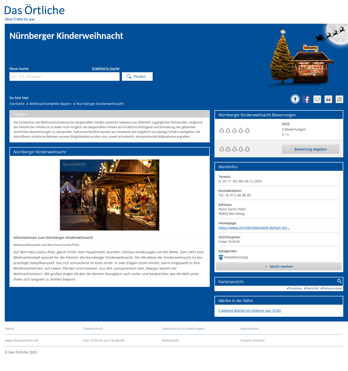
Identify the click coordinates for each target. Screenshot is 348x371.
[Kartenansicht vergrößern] (339, 281)
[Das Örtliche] (37, 7)
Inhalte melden (253, 340)
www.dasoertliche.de (21, 340)
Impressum (250, 328)
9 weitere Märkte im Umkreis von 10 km (250, 310)
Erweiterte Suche (106, 68)
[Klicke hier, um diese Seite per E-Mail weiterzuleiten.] (317, 99)
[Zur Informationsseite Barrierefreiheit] (295, 99)
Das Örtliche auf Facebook (104, 340)
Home (9, 328)
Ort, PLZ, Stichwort (30, 69)
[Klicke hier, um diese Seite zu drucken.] (328, 99)
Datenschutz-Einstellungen (183, 328)
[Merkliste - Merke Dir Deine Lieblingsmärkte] (339, 99)
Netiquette (170, 340)
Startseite (17, 103)
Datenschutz (93, 328)
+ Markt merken (279, 266)
